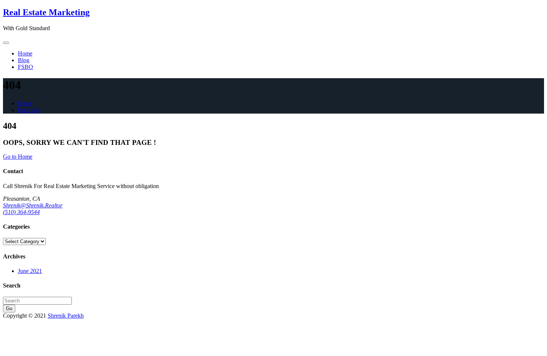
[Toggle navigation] (6, 43)
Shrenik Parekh (66, 315)
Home (25, 53)
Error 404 (29, 110)
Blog (23, 60)
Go (9, 308)
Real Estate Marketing (46, 12)
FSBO (25, 67)
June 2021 (30, 271)
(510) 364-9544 (21, 212)
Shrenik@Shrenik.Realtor (33, 205)
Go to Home (17, 156)
